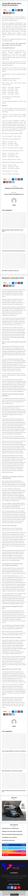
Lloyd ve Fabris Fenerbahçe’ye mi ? (14, 194)
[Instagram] (15, 887)
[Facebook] (8, 887)
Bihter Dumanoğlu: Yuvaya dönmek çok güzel (12, 770)
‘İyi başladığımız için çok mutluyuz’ (9, 837)
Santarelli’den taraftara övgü (8, 840)
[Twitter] (11, 887)
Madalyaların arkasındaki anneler (14, 188)
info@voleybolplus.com (16, 880)
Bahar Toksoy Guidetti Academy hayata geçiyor (12, 834)
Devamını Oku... (22, 894)
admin (5, 7)
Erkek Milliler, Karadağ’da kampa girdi (10, 270)
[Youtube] (19, 887)
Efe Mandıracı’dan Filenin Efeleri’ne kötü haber (12, 831)
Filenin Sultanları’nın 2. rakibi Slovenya (10, 828)
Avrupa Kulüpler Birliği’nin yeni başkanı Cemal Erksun (14, 751)
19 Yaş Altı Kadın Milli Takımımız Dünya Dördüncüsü (13, 250)
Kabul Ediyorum (14, 894)
